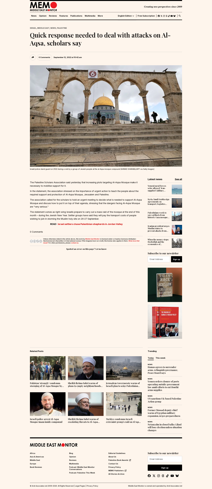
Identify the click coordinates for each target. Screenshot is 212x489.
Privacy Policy (114, 467)
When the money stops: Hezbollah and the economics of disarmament (158, 241)
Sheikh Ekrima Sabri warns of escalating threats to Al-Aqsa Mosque (83, 421)
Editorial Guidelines (116, 453)
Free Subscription (146, 16)
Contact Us (113, 464)
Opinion (42, 16)
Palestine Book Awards (118, 460)
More (100, 16)
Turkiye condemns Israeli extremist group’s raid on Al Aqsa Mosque (123, 421)
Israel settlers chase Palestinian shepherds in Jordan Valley (90, 224)
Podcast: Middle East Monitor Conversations (82, 468)
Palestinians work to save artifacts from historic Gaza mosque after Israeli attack (158, 215)
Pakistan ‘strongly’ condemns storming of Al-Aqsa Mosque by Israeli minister (46, 385)
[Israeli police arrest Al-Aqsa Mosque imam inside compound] (48, 404)
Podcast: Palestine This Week (82, 473)
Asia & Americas (37, 457)
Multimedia (90, 16)
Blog (71, 453)
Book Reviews (36, 467)
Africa (32, 453)
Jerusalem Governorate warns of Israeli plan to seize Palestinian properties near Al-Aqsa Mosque (123, 385)
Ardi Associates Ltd (174, 486)
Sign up (176, 259)
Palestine (62, 28)
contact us (74, 243)
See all (178, 179)
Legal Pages (80, 486)
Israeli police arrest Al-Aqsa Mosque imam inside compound (46, 420)
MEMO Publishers (116, 471)
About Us (112, 457)
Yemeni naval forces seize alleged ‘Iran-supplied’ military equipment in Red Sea (157, 188)
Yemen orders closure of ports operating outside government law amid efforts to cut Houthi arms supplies (163, 386)
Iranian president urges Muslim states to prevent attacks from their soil (158, 228)
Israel (33, 28)
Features (63, 16)
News (34, 16)
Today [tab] (151, 358)
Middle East (43, 28)
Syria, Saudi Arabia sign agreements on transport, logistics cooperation (158, 201)
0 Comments (44, 57)
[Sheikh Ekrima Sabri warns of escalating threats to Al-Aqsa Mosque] (86, 404)
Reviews (53, 16)
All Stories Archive (116, 474)
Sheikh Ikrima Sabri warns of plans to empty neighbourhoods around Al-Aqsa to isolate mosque (85, 385)
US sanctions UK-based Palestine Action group (164, 400)
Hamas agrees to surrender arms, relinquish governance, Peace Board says (163, 370)
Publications (76, 16)
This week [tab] (160, 358)
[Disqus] (86, 284)
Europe (33, 464)
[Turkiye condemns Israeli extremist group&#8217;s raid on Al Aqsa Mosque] (124, 404)
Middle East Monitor (92, 239)
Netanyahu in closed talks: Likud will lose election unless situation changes (165, 427)
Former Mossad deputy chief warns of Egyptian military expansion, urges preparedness (164, 413)
